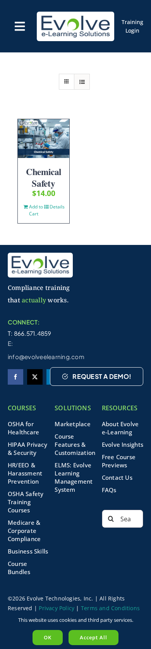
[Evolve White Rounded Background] (75, 14)
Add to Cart (36, 210)
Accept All (93, 637)
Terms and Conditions (110, 608)
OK (47, 637)
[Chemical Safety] (43, 138)
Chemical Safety (43, 177)
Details (56, 206)
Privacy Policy (56, 608)
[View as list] (81, 81)
